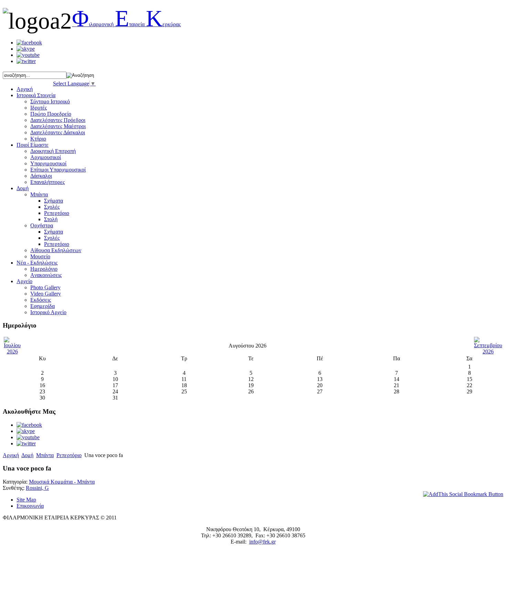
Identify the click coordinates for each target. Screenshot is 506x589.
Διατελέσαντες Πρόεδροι (57, 120)
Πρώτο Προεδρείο (50, 114)
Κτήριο (38, 139)
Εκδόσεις (40, 300)
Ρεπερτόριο (56, 213)
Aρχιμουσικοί (45, 157)
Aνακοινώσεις (46, 275)
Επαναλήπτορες (47, 182)
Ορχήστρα (41, 225)
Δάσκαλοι (41, 176)
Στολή (50, 219)
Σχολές (52, 207)
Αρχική (11, 455)
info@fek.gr (262, 542)
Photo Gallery (45, 287)
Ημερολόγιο (43, 269)
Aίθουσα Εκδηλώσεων (55, 250)
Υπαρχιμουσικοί (48, 163)
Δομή (27, 455)
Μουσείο (40, 256)
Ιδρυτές (38, 108)
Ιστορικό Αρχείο (48, 312)
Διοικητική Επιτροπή (53, 151)
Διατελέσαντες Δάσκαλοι (57, 132)
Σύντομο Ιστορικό (50, 101)
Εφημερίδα (42, 306)
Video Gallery (45, 294)
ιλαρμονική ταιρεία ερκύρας (126, 24)
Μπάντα (39, 194)
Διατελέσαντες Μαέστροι (58, 126)
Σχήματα (53, 201)
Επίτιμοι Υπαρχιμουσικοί (58, 170)
